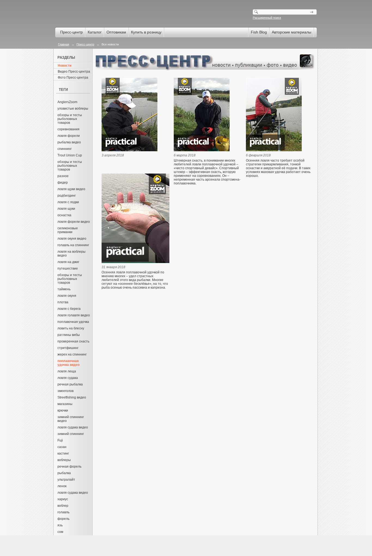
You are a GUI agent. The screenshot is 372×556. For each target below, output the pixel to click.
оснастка (64, 215)
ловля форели (68, 136)
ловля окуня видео (71, 238)
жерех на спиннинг (72, 354)
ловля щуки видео (71, 189)
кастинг (63, 453)
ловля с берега (69, 309)
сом (60, 532)
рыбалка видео (69, 142)
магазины (64, 404)
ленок (61, 486)
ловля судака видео (72, 427)
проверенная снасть (73, 341)
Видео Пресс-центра (74, 71)
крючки (62, 410)
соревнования (68, 129)
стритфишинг (67, 348)
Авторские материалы (291, 32)
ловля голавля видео (73, 315)
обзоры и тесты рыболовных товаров (69, 119)
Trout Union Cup (69, 155)
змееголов (65, 391)
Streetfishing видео (71, 397)
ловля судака (67, 378)
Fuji (60, 440)
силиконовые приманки (67, 230)
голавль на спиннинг (73, 245)
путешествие (67, 268)
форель (63, 519)
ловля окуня (66, 296)
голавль (63, 512)
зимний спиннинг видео (70, 419)
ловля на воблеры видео (71, 253)
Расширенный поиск (267, 17)
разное (63, 176)
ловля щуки (66, 209)
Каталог (95, 32)
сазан (61, 447)
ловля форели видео (73, 222)
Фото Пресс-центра (73, 77)
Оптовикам (116, 32)
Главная (63, 44)
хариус (62, 499)
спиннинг (64, 149)
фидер (62, 182)
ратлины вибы (68, 335)
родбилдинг (66, 195)
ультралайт (66, 479)
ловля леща (66, 371)
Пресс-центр (71, 32)
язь (60, 525)
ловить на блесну (70, 328)
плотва (62, 302)
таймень (64, 289)
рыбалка (64, 473)
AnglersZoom (67, 102)
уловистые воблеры (72, 108)
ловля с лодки (68, 202)
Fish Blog (259, 32)
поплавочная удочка (73, 322)
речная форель (69, 466)
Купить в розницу (146, 32)
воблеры (64, 460)
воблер (62, 506)
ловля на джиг (68, 262)
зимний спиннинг (70, 434)
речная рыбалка (70, 384)
